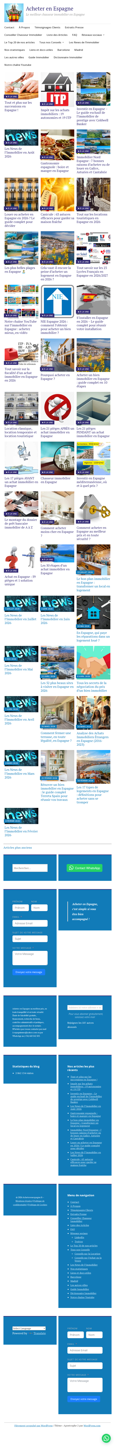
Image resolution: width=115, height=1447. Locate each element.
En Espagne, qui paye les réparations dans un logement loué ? (93, 636)
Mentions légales (24, 1200)
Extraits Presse (74, 27)
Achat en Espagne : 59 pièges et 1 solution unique (20, 580)
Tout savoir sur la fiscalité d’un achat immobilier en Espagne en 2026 (21, 374)
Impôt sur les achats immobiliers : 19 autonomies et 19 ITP (56, 114)
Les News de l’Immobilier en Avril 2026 (19, 719)
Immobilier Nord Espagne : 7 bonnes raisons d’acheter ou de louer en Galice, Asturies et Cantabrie (93, 164)
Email (15, 916)
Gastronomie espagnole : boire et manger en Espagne (55, 167)
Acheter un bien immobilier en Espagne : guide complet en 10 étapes (93, 380)
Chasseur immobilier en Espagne (55, 480)
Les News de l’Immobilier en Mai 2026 (19, 669)
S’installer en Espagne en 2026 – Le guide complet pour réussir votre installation (92, 323)
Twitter (79, 1241)
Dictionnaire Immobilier (68, 57)
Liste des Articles (57, 35)
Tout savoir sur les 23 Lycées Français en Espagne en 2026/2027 (92, 271)
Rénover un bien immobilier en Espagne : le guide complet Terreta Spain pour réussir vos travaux (57, 792)
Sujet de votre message (27, 932)
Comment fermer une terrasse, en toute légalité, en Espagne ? (56, 737)
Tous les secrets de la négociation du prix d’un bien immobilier (92, 686)
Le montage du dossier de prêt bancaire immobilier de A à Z (21, 523)
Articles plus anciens (17, 847)
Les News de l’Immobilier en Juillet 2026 (20, 619)
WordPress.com (92, 1425)
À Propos (24, 27)
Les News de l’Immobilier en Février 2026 (21, 831)
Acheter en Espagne (49, 8)
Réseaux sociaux (92, 35)
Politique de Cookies (37, 1204)
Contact (9, 27)
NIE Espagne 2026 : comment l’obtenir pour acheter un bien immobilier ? (56, 327)
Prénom (17, 901)
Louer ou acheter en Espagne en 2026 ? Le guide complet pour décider (20, 220)
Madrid (78, 50)
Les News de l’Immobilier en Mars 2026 (19, 773)
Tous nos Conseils (50, 42)
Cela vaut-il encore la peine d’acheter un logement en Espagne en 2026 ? (56, 273)
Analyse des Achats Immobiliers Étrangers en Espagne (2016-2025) (93, 739)
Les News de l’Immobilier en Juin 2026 (55, 619)
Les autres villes (14, 57)
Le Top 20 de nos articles (19, 42)
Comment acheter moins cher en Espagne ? (57, 532)
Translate (40, 1333)
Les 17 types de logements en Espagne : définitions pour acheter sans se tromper (93, 794)
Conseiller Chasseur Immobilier (23, 35)
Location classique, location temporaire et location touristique (21, 432)
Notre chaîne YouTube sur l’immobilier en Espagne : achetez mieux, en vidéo (21, 327)
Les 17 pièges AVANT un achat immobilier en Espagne (21, 482)
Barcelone (63, 50)
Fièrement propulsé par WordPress (34, 1425)
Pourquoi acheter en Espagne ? (55, 377)
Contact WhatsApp (87, 868)
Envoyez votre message (29, 972)
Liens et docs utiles (41, 50)
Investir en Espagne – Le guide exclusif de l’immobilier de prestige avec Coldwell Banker (92, 116)
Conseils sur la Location (87, 1253)
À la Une (12, 96)
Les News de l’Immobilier (84, 42)
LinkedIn (79, 1237)
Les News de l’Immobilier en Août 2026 (19, 152)
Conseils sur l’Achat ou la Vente (88, 1259)
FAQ (74, 35)
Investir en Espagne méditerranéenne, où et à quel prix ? (92, 482)
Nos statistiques (14, 50)
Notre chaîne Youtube (17, 65)
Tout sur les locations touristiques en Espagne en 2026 (92, 218)
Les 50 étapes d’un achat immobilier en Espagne (55, 569)
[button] (106, 1438)
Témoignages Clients (47, 27)
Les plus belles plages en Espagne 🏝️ (20, 270)
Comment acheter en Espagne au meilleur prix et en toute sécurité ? (91, 533)
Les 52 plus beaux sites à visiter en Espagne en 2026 (57, 686)
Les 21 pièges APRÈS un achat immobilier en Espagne (57, 432)
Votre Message (21, 947)
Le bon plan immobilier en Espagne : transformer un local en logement (93, 584)
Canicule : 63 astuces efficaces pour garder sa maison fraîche (57, 218)
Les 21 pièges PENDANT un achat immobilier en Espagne (93, 432)
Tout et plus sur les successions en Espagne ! (18, 106)
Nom (34, 901)
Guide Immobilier (38, 57)
